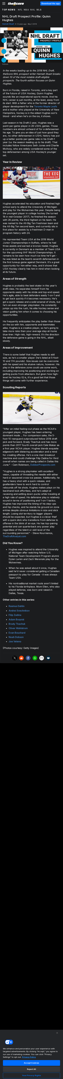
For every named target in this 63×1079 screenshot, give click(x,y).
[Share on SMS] (48, 658)
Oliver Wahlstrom (18, 628)
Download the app (50, 3)
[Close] (57, 1033)
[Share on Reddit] (21, 658)
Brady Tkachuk (17, 623)
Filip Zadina (15, 615)
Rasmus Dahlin (16, 606)
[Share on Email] (41, 658)
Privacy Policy (29, 1057)
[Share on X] (14, 658)
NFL (20, 9)
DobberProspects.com (42, 464)
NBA (26, 9)
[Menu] (4, 3)
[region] (31, 1054)
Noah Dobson (16, 637)
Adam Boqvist (16, 619)
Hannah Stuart (8, 24)
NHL (32, 9)
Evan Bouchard (17, 632)
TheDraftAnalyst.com (14, 536)
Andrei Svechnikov (19, 610)
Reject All (31, 1069)
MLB (39, 9)
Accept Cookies (31, 1063)
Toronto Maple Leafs (45, 106)
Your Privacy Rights (31, 1075)
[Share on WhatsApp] (35, 658)
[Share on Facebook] (28, 658)
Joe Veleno (15, 641)
